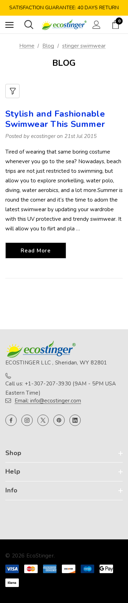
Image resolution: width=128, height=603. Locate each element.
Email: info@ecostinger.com (48, 400)
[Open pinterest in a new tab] (59, 420)
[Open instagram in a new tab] (27, 420)
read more (36, 250)
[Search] (28, 24)
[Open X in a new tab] (43, 420)
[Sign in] (96, 25)
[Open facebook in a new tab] (11, 420)
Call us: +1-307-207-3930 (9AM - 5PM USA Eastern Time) (60, 388)
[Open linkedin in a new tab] (75, 420)
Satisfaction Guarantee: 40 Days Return (64, 7)
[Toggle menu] (9, 25)
